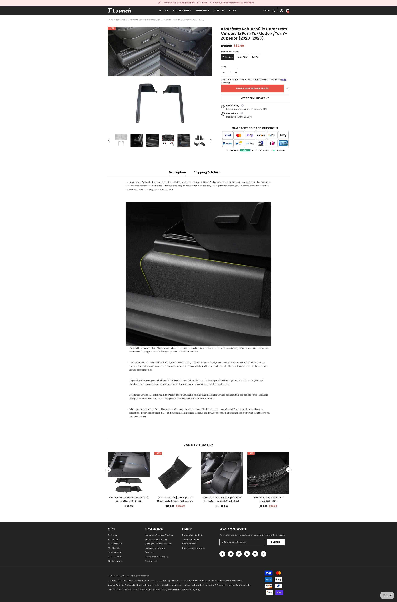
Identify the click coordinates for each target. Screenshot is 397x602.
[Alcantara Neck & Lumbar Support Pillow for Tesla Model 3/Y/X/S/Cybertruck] (222, 473)
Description (177, 172)
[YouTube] (255, 554)
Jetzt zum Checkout (255, 98)
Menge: (224, 66)
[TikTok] (247, 554)
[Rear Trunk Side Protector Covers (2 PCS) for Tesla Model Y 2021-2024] (129, 473)
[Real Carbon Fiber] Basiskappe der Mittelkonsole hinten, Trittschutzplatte (175, 499)
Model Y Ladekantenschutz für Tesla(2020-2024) (268, 499)
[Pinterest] (239, 554)
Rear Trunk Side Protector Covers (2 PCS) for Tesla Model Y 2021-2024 (128, 499)
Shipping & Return (207, 172)
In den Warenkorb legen (252, 88)
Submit (275, 542)
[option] (160, 79)
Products (120, 19)
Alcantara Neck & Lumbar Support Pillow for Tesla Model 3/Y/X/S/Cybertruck (221, 499)
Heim (110, 19)
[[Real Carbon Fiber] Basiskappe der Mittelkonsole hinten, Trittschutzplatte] (175, 473)
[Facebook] (222, 554)
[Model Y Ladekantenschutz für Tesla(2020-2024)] (268, 473)
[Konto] (281, 10)
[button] (108, 140)
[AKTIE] (286, 88)
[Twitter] (263, 554)
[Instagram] (231, 554)
